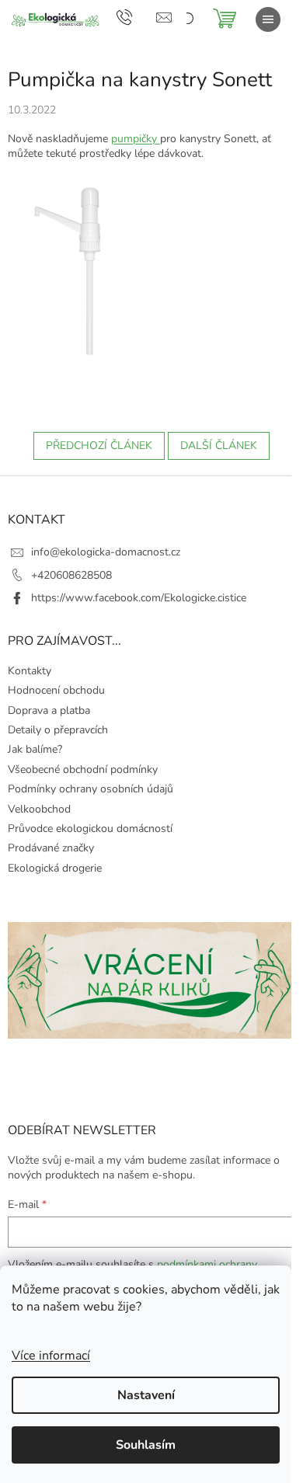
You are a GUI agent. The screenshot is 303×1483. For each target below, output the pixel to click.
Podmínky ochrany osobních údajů (90, 789)
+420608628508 (71, 575)
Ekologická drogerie (55, 868)
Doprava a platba (49, 710)
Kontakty (29, 670)
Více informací (51, 1355)
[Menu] (268, 19)
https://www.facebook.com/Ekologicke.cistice (138, 597)
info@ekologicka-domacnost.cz (105, 552)
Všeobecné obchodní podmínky (83, 769)
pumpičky (135, 138)
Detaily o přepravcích (58, 729)
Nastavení (146, 1395)
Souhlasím (146, 1444)
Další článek (218, 445)
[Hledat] (186, 19)
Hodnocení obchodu (56, 690)
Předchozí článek (99, 445)
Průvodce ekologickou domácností (90, 828)
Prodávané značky (51, 848)
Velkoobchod (39, 809)
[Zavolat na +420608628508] (136, 16)
